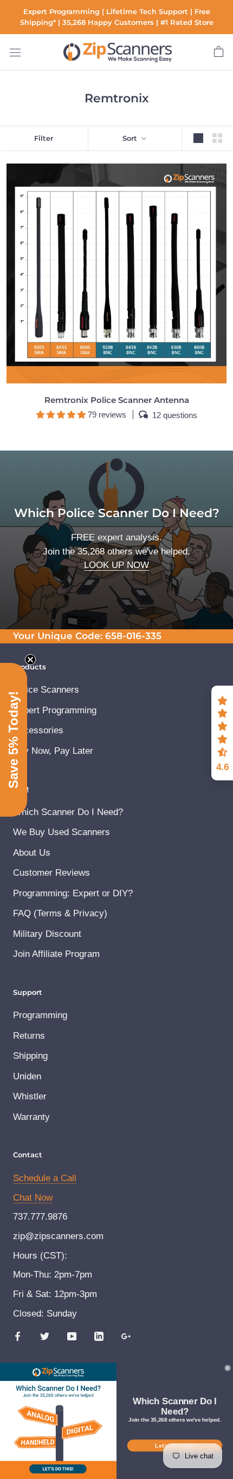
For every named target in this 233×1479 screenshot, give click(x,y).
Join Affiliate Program (56, 954)
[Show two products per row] (217, 138)
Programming (40, 1015)
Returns (29, 1036)
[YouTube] (71, 1336)
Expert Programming (54, 710)
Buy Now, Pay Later (53, 751)
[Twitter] (44, 1336)
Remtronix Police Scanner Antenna (116, 400)
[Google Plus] (126, 1336)
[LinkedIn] (98, 1336)
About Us (31, 853)
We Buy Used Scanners (61, 832)
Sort (130, 138)
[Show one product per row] (198, 138)
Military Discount (47, 934)
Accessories (38, 730)
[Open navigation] (15, 52)
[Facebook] (17, 1336)
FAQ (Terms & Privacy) (60, 913)
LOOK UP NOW (116, 565)
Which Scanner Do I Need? (68, 812)
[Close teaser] (30, 659)
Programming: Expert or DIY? (73, 893)
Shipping (30, 1056)
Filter (43, 138)
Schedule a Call (44, 1178)
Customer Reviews (51, 873)
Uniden (27, 1076)
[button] (222, 733)
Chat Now (33, 1198)
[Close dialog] (228, 1368)
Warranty (31, 1117)
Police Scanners (46, 690)
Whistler (30, 1096)
